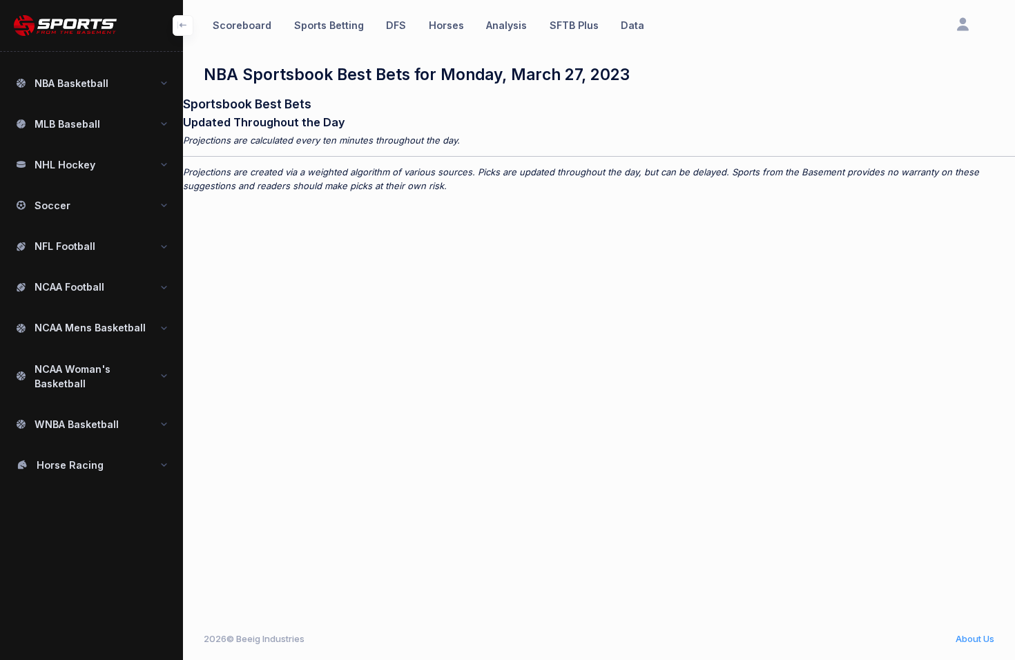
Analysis (506, 25)
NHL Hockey (65, 165)
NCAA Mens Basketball (90, 327)
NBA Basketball (71, 83)
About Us (975, 638)
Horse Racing (70, 465)
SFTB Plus (574, 25)
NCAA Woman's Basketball (72, 376)
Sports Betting (329, 25)
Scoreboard (242, 25)
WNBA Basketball (77, 424)
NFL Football (65, 246)
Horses (446, 25)
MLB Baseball (67, 124)
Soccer (52, 205)
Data (632, 25)
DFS (396, 25)
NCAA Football (69, 287)
